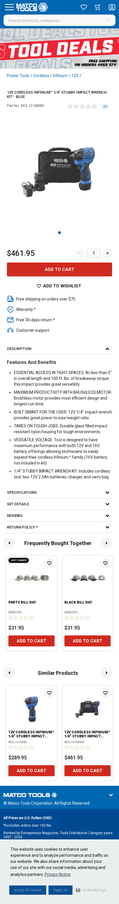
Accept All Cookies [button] (27, 890)
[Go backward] (9, 543)
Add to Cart (59, 269)
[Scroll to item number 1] (59, 232)
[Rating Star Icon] (10, 617)
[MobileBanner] (59, 48)
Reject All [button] (60, 890)
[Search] (108, 20)
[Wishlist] (83, 7)
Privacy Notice (57, 874)
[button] (91, 890)
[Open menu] (9, 7)
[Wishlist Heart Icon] (49, 563)
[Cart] (97, 7)
